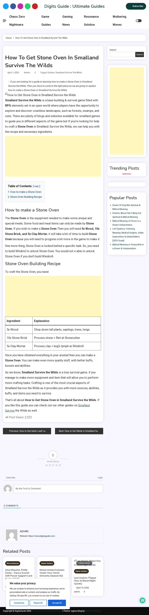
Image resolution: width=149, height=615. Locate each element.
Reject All (38, 603)
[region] (38, 594)
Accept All (57, 603)
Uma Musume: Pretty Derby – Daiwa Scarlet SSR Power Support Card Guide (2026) (18, 574)
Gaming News (67, 20)
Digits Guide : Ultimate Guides (74, 6)
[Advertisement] (53, 156)
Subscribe (138, 6)
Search (113, 50)
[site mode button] (139, 20)
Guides (51, 72)
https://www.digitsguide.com (41, 536)
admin (27, 72)
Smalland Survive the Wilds (68, 72)
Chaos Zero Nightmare (17, 20)
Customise (19, 603)
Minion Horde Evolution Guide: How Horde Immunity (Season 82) (52, 573)
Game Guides (46, 20)
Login (100, 477)
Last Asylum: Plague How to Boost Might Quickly (85, 580)
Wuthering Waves (119, 20)
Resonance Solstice (91, 20)
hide (36, 186)
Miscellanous (13, 563)
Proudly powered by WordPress (47, 611)
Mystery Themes (93, 611)
